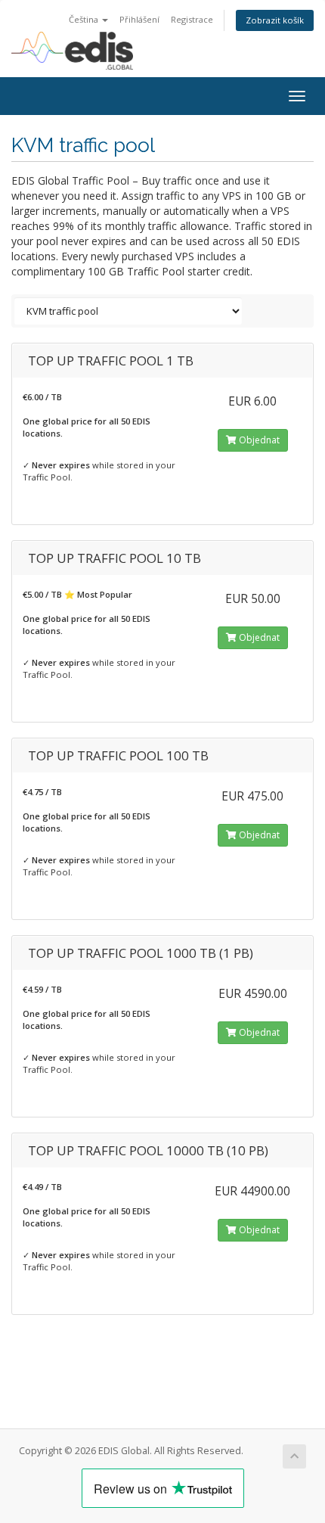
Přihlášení (139, 19)
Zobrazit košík (275, 20)
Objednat (258, 440)
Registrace (192, 19)
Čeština (85, 19)
